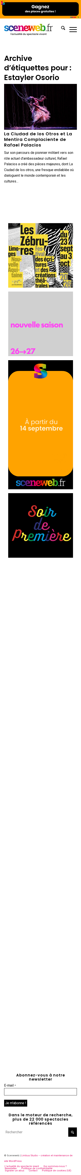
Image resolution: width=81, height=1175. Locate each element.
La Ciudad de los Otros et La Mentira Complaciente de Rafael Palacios (38, 139)
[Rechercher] (61, 28)
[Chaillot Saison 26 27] (40, 355)
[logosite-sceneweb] (33, 28)
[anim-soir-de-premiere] (40, 556)
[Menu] (71, 28)
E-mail (10, 1085)
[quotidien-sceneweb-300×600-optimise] (40, 488)
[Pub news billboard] (40, 17)
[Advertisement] (40, 602)
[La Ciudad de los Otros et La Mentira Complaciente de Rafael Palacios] (40, 107)
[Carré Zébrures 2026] (40, 286)
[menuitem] (61, 28)
